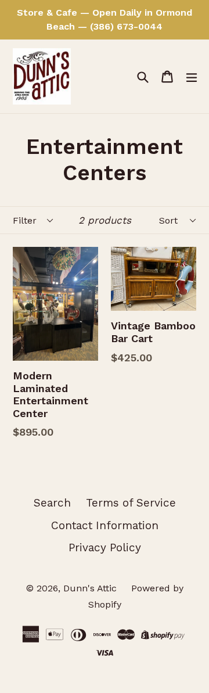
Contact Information (104, 525)
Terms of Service (131, 502)
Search (52, 502)
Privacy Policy (105, 547)
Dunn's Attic (91, 588)
